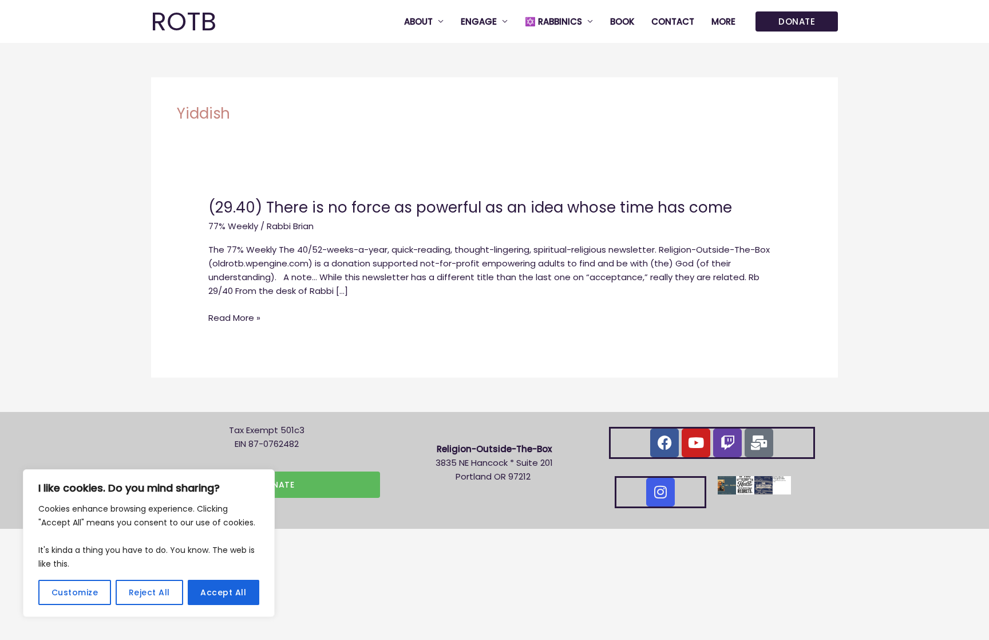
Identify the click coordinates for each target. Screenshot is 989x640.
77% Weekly (233, 226)
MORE (723, 21)
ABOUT (418, 21)
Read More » (234, 318)
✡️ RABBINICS (553, 21)
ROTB (183, 21)
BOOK (622, 21)
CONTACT (672, 21)
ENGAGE (479, 21)
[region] (149, 543)
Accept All (223, 592)
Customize (75, 592)
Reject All (149, 592)
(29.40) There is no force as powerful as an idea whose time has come (470, 207)
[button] (796, 21)
